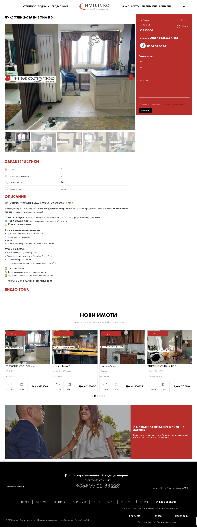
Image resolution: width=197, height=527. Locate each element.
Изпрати (145, 110)
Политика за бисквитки (146, 522)
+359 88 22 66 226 (98, 486)
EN (186, 6)
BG (184, 6)
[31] (70, 77)
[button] (8, 77)
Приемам (134, 516)
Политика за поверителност (167, 522)
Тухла (63, 182)
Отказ (158, 516)
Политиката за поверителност (172, 104)
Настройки (181, 516)
